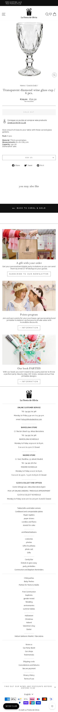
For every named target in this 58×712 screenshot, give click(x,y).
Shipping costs (29, 662)
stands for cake (29, 525)
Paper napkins (29, 515)
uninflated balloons (29, 532)
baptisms (29, 595)
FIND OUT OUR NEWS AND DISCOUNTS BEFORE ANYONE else (28, 687)
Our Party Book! (29, 648)
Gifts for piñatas (29, 546)
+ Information (29, 381)
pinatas (29, 542)
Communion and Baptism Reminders (29, 570)
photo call (29, 549)
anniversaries (29, 605)
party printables (29, 566)
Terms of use (29, 679)
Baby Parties (29, 581)
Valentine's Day (29, 626)
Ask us (29, 157)
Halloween (29, 616)
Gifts (29, 553)
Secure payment (29, 668)
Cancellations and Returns (29, 665)
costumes (29, 539)
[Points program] (29, 296)
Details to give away (29, 563)
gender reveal (29, 599)
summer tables (29, 609)
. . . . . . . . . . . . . (29, 529)
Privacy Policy (29, 675)
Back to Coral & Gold (31, 208)
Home (22, 86)
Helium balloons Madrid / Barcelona (29, 636)
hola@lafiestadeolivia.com (31, 419)
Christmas (29, 619)
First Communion (29, 592)
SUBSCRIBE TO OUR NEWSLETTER (29, 274)
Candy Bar (29, 560)
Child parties (29, 578)
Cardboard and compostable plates (29, 512)
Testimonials (29, 655)
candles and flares (29, 522)
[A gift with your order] (29, 244)
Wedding (29, 602)
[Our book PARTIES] (29, 350)
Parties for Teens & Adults (29, 585)
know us (29, 644)
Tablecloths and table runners (29, 508)
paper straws (29, 518)
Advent (29, 623)
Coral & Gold (32, 86)
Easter (29, 629)
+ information (29, 328)
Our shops (29, 651)
